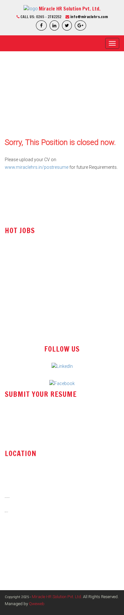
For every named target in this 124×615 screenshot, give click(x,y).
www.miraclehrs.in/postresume (36, 167)
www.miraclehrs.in (27, 554)
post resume (22, 436)
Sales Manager (20, 304)
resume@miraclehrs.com (35, 419)
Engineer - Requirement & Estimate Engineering (51, 316)
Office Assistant (21, 265)
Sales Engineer (19, 252)
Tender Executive (21, 278)
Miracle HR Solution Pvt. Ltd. (57, 596)
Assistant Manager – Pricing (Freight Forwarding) (54, 329)
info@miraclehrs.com (89, 16)
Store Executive (20, 291)
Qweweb (37, 603)
